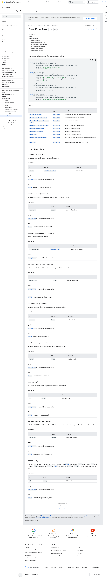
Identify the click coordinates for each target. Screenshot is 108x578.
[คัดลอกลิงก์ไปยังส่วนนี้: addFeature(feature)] (47, 155)
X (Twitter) (80, 553)
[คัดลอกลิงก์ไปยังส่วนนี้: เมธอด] (34, 106)
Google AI (84, 567)
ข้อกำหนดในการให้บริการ (30, 560)
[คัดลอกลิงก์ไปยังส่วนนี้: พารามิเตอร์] (36, 163)
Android (46, 567)
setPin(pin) (33, 134)
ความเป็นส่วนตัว (34, 574)
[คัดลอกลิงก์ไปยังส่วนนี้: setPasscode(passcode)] (49, 304)
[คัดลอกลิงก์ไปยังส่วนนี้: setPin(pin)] (40, 382)
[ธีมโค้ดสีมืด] (92, 59)
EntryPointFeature (50, 171)
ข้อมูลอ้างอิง (19, 11)
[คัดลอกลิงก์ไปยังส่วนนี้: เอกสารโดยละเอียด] (45, 150)
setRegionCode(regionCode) (38, 137)
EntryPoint (56, 114)
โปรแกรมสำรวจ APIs (56, 556)
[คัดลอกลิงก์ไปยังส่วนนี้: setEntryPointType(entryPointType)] (60, 233)
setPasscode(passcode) (36, 128)
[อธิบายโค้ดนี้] (90, 59)
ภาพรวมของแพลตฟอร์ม (30, 550)
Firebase (61, 567)
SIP (93, 464)
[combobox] (76, 2)
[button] (11, 28)
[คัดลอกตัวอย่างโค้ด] (95, 59)
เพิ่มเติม (59, 2)
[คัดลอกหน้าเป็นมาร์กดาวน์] (55, 29)
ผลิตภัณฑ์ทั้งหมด (48, 2)
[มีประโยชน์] (93, 25)
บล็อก (78, 547)
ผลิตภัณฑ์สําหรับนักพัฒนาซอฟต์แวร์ (33, 552)
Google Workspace (38, 25)
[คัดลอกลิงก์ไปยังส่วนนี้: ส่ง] (31, 184)
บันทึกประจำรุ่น (28, 555)
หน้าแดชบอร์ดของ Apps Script (58, 550)
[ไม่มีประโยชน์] (95, 25)
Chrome (53, 567)
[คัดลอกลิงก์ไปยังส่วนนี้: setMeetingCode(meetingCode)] (55, 264)
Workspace (17, 2)
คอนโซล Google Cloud (56, 553)
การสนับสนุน (34, 11)
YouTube (79, 556)
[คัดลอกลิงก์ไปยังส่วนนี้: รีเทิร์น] (33, 176)
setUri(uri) (32, 142)
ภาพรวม (4, 11)
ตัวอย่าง (26, 11)
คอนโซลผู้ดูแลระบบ (55, 547)
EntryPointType (55, 249)
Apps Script (37, 2)
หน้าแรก (29, 2)
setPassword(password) (36, 131)
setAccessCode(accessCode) (38, 118)
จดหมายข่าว (80, 550)
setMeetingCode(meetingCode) (39, 125)
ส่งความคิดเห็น (91, 30)
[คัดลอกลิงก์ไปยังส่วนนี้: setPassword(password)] (49, 343)
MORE (56, 466)
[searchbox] (11, 16)
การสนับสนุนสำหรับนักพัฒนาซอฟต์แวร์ (34, 558)
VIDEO (49, 466)
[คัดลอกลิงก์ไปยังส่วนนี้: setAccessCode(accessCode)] (53, 194)
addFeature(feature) (35, 114)
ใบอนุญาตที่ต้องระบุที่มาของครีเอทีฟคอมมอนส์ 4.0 (52, 516)
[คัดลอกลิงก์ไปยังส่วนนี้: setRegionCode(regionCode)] (53, 422)
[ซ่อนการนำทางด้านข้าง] (20, 575)
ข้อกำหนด (27, 574)
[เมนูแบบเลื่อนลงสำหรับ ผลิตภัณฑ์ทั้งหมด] (54, 2)
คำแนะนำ (11, 11)
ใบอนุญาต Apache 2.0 (84, 516)
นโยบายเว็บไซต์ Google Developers (43, 517)
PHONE (67, 464)
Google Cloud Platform (73, 567)
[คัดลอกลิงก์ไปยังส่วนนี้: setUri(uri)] (40, 461)
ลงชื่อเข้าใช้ (103, 2)
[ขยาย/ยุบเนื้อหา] (34, 35)
